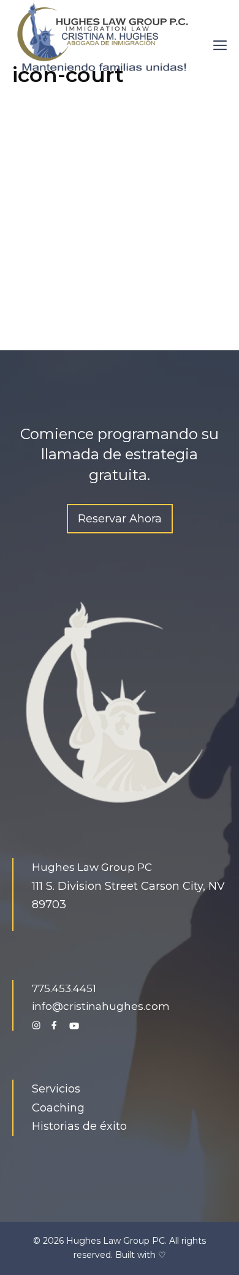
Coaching (58, 1108)
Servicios (56, 1089)
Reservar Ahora (120, 518)
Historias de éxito (79, 1126)
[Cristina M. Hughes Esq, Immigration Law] (104, 36)
